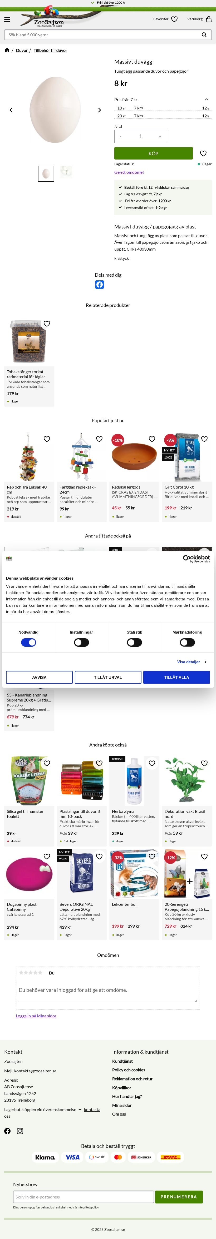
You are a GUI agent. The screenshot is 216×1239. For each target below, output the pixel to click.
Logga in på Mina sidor (36, 1015)
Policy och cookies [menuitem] (128, 1069)
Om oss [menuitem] (119, 1113)
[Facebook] (7, 1131)
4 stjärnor (35, 972)
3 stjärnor (30, 972)
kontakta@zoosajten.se (35, 1070)
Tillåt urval (108, 677)
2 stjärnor (25, 972)
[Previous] (11, 110)
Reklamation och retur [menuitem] (132, 1078)
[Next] (99, 110)
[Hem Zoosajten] (68, 17)
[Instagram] (20, 1131)
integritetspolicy (88, 1207)
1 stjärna (21, 972)
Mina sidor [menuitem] (122, 1105)
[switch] (81, 642)
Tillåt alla (176, 677)
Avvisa (39, 677)
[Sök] (204, 35)
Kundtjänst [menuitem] (122, 1060)
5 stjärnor (40, 972)
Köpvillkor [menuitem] (121, 1087)
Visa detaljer (188, 661)
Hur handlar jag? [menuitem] (127, 1096)
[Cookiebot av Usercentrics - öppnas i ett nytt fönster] (187, 559)
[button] (8, 19)
